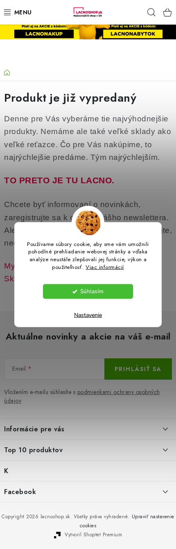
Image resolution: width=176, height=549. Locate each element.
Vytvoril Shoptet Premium (93, 534)
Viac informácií (105, 267)
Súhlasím (92, 291)
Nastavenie (88, 315)
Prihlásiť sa (138, 369)
